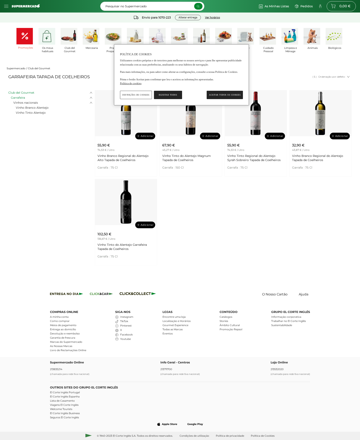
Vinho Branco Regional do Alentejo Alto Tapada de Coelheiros (123, 158)
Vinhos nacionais (25, 103)
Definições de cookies (136, 95)
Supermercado (16, 68)
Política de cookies (130, 83)
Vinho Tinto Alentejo (31, 113)
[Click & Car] (101, 294)
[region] (181, 75)
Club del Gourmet (39, 68)
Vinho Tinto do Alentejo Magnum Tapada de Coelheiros (186, 158)
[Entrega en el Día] (138, 294)
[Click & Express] (66, 294)
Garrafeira (18, 98)
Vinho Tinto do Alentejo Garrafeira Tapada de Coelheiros (122, 247)
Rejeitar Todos (168, 95)
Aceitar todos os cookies (225, 95)
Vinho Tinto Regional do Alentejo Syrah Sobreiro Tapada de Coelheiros (254, 158)
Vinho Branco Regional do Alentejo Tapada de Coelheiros (317, 158)
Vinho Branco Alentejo (32, 108)
